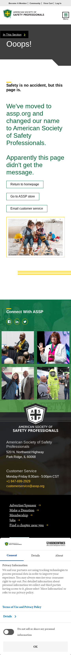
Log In (58, 3)
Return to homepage (24, 184)
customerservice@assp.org (25, 486)
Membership (18, 515)
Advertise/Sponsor (22, 505)
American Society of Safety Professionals (24, 14)
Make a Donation (21, 510)
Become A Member (18, 3)
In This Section (12, 34)
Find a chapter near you (26, 524)
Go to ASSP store (22, 196)
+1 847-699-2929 (18, 481)
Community (35, 3)
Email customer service (26, 208)
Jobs (12, 520)
